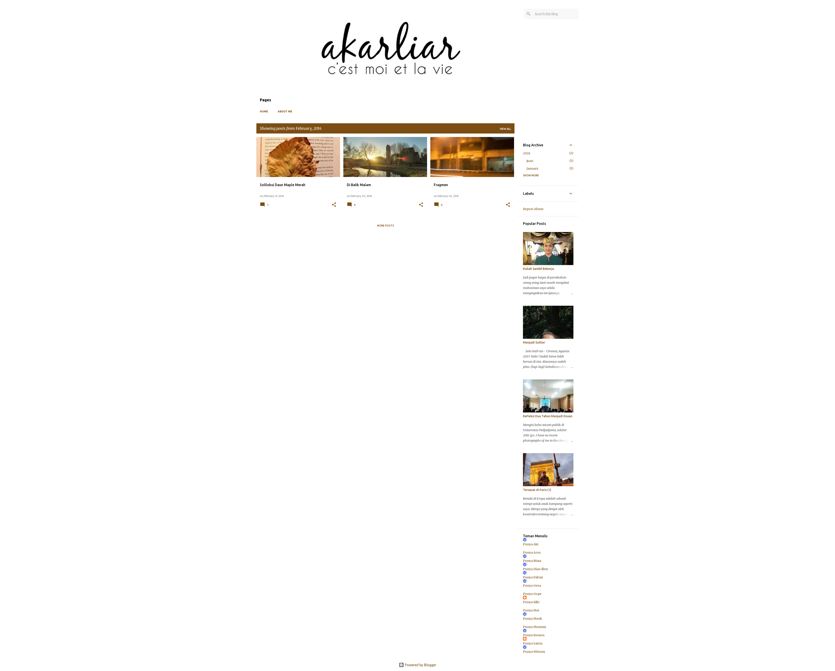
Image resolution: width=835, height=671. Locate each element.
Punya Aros (532, 552)
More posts (385, 225)
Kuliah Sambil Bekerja (538, 268)
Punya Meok (532, 619)
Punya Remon (533, 635)
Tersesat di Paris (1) (537, 490)
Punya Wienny (534, 652)
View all (505, 128)
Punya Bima (532, 561)
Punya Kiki (531, 602)
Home (264, 111)
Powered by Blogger (420, 665)
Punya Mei (531, 610)
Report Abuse (533, 209)
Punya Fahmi (533, 577)
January (532, 168)
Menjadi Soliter (534, 342)
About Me (285, 111)
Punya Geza (532, 586)
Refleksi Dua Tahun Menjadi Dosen (547, 416)
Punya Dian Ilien (535, 569)
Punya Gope (532, 594)
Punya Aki (530, 544)
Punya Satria (532, 643)
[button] (334, 205)
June (529, 161)
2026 (526, 153)
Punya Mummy (534, 627)
